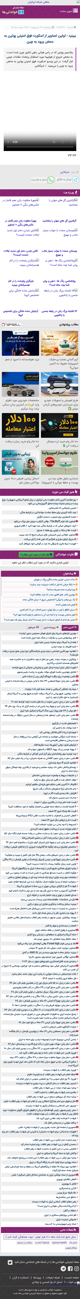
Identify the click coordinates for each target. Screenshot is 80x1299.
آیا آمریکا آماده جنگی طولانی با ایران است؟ (56, 1206)
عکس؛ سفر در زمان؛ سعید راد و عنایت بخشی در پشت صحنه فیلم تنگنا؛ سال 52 (40, 833)
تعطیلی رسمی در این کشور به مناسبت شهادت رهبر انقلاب (50, 1149)
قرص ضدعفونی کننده (65, 605)
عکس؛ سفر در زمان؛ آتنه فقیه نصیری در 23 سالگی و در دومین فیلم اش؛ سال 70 (40, 1048)
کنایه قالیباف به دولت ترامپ (63, 647)
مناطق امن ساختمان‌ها (66, 1197)
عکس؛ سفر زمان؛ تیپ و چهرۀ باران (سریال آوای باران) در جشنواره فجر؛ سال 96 (41, 842)
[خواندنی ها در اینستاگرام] (76, 1270)
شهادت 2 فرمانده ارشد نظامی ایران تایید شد (56, 1118)
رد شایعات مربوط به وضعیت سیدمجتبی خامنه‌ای (54, 775)
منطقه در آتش (69, 1211)
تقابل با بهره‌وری (69, 1184)
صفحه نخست (71, 1278)
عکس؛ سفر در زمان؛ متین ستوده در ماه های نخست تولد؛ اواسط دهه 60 (43, 702)
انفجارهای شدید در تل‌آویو (64, 723)
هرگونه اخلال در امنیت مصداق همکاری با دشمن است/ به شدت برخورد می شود (40, 873)
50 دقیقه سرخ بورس (66, 1193)
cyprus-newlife (59, 1243)
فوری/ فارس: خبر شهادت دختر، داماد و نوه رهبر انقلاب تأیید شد (47, 1053)
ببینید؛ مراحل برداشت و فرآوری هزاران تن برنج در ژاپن (51, 904)
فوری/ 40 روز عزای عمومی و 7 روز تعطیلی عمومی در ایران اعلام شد (46, 1079)
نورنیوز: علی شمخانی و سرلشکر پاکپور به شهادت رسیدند (50, 1106)
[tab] (70, 628)
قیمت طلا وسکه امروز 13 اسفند (62, 811)
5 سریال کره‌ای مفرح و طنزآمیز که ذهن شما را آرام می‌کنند (50, 539)
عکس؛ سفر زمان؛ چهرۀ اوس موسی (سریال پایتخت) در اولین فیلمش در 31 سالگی (39, 859)
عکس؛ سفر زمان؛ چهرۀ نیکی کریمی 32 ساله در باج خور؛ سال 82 (47, 1022)
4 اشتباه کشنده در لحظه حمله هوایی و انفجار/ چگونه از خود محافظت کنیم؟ (42, 807)
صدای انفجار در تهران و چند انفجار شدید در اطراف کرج (51, 895)
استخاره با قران (20, 1278)
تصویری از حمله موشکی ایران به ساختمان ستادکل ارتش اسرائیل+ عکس (43, 1175)
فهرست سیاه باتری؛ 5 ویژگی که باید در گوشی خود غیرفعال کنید (47, 544)
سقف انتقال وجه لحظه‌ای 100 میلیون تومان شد (55, 939)
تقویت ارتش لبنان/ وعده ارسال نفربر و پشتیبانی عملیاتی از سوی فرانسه (44, 667)
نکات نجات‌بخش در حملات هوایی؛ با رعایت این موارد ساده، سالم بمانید (44, 974)
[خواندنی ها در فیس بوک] (70, 1270)
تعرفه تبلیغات (53, 1278)
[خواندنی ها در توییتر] (10, 1264)
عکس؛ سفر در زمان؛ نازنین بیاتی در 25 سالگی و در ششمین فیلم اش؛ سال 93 (41, 996)
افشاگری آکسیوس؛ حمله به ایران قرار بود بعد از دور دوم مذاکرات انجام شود (42, 891)
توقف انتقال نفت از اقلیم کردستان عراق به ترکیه (55, 780)
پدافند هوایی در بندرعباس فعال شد (60, 1123)
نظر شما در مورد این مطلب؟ (34, 555)
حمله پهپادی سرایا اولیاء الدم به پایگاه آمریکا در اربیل (52, 1162)
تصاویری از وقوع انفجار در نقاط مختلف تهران (55, 930)
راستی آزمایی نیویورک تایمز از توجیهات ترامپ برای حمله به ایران (47, 1039)
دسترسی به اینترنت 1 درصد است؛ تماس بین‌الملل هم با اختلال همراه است (43, 909)
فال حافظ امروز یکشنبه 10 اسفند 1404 (59, 978)
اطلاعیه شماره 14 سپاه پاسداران (62, 763)
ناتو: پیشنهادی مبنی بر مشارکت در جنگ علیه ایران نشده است (48, 638)
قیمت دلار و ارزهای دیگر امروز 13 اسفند (58, 820)
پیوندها (37, 1278)
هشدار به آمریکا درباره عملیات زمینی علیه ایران (55, 642)
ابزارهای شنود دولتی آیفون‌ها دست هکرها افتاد (55, 745)
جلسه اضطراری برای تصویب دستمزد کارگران (56, 517)
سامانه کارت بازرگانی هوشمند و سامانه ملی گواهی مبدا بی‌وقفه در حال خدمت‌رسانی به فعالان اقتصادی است (45, 738)
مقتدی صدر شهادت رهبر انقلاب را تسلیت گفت (55, 1092)
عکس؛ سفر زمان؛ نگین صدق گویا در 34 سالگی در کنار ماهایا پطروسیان (44, 987)
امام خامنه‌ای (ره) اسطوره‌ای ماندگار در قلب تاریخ (54, 789)
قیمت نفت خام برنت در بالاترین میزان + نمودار (55, 802)
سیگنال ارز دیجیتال (24, 1243)
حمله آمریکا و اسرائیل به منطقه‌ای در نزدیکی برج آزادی (51, 935)
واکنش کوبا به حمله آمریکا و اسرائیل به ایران (56, 1153)
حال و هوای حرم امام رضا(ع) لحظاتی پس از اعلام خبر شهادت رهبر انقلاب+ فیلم (40, 1101)
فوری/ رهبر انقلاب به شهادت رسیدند (59, 1070)
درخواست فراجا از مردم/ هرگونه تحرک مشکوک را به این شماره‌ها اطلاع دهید (42, 882)
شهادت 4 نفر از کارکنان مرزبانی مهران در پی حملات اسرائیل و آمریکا (46, 886)
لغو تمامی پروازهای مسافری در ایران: (60, 1215)
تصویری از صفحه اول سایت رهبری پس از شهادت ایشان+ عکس (47, 1127)
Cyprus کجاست (42, 1243)
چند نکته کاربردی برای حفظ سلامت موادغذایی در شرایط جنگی (48, 512)
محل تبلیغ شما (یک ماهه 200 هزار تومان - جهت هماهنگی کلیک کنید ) (41, 1237)
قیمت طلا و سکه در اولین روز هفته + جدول (56, 530)
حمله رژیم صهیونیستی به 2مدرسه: (60, 1224)
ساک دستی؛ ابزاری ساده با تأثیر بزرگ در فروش (54, 580)
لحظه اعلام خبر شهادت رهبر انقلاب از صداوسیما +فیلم (51, 1074)
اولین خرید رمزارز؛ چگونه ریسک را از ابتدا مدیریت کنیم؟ (51, 864)
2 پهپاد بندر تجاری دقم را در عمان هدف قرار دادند (54, 913)
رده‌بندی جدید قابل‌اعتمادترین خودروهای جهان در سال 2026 (49, 961)
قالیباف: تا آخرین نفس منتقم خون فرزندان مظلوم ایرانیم (51, 784)
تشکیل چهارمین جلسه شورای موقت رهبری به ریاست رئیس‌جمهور (46, 672)
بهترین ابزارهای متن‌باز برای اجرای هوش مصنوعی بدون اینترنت (47, 633)
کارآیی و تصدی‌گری (67, 1188)
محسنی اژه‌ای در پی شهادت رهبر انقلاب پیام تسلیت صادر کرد (48, 1144)
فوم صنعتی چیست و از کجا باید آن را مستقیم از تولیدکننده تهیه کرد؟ (44, 615)
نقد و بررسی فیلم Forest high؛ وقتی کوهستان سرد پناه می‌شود (46, 943)
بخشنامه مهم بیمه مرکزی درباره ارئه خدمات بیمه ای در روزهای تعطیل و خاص (42, 877)
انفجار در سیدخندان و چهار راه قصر (60, 926)
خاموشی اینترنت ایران (66, 1219)
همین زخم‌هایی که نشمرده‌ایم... (61, 508)
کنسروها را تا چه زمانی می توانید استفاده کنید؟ (55, 824)
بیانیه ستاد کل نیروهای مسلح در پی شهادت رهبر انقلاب (51, 1097)
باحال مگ (73, 1243)
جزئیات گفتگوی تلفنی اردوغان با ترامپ (58, 1027)
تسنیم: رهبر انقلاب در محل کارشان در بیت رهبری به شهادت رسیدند (46, 1083)
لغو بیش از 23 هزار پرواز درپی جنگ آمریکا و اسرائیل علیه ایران (48, 711)
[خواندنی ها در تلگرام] (63, 1270)
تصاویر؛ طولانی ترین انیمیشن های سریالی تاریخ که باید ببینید (47, 535)
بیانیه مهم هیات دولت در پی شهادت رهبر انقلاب (54, 1088)
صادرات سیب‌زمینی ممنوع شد (62, 798)
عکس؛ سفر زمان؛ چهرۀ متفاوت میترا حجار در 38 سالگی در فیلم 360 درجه (43, 1057)
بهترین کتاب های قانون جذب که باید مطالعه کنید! (52, 595)
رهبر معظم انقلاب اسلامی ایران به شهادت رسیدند (54, 1202)
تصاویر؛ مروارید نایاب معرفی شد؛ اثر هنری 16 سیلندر (52, 948)
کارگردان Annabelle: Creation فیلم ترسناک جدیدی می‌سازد (48, 900)
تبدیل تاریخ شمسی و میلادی (47, 1282)
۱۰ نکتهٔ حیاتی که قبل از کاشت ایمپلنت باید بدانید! (52, 585)
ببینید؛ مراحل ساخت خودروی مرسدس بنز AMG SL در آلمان (49, 952)
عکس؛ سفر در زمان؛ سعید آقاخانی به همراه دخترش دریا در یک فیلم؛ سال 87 (41, 758)
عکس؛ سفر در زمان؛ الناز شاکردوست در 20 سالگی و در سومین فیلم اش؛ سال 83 (40, 1010)
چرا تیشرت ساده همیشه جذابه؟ (61, 590)
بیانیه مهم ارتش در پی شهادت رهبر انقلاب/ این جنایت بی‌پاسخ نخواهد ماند (41, 1158)
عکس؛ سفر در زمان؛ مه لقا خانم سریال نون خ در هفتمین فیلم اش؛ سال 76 (42, 983)
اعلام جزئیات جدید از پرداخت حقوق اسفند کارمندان (53, 829)
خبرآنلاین (64, 172)
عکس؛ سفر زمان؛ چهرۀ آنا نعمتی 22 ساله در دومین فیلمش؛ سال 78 (45, 1001)
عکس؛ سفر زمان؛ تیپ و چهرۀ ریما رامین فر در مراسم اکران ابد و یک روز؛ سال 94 (40, 706)
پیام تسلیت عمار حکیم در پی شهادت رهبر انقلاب (54, 1140)
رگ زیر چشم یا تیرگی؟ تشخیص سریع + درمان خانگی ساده (49, 600)
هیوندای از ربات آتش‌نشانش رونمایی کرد (57, 732)
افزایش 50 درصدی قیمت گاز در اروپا (60, 793)
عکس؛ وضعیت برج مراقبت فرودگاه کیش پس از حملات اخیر (49, 676)
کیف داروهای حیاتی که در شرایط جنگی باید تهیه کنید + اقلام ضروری (45, 526)
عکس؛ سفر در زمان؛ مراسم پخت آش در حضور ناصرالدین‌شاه (49, 838)
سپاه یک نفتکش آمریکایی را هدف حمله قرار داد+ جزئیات (50, 689)
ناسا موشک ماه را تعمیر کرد (64, 728)
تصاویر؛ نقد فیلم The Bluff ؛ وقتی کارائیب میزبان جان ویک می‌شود (44, 521)
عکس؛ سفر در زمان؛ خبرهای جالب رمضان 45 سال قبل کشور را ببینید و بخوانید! (40, 855)
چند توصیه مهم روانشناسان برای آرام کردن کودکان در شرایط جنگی (46, 754)
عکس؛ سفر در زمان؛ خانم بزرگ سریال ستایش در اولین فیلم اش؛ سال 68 (43, 992)
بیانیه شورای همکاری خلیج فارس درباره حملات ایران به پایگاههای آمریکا (44, 868)
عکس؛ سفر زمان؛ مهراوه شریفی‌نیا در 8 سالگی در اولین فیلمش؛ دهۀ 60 (44, 1005)
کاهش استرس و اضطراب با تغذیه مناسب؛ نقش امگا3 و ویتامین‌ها (46, 816)
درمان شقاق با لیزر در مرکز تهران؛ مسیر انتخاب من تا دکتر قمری (47, 610)
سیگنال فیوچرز (71, 1248)
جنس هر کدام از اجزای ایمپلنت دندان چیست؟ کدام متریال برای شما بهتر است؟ (39, 620)
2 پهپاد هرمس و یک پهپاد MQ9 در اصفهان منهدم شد (52, 749)
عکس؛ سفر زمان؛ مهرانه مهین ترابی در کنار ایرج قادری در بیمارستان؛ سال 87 (42, 1044)
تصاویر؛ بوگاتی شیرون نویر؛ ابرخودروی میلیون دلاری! (52, 957)
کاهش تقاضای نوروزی (66, 1179)
